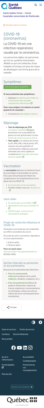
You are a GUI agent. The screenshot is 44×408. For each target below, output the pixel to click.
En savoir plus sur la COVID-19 (22, 203)
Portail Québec (8, 367)
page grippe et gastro (28, 114)
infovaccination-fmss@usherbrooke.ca (20, 251)
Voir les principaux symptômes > (17, 87)
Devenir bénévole (20, 334)
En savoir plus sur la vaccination (22, 185)
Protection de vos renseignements (30, 368)
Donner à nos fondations (21, 387)
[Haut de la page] (40, 323)
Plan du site (7, 374)
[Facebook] (13, 347)
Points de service (27, 329)
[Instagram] (30, 347)
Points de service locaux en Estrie (22, 138)
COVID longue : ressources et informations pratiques (20, 212)
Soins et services (9, 329)
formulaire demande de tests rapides (23, 155)
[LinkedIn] (25, 347)
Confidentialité (29, 361)
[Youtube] (19, 347)
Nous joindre (7, 339)
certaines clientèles (19, 130)
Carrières (6, 334)
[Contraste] (33, 323)
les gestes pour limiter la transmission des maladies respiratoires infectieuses (23, 101)
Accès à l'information (7, 358)
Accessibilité (28, 357)
